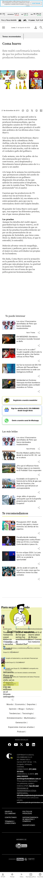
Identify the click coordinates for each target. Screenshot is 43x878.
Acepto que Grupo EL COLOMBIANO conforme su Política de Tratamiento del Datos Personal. (21, 673)
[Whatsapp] (27, 110)
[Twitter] (32, 111)
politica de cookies (27, 4)
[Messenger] (23, 110)
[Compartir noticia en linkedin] (41, 110)
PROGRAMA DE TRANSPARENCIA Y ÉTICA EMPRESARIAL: (26, 790)
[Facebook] (36, 110)
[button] (39, 332)
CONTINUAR (36, 3)
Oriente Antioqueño (8, 671)
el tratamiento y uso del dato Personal (23, 658)
